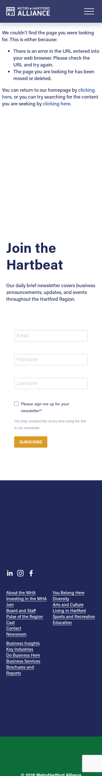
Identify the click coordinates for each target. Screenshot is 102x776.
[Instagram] (20, 573)
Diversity (61, 598)
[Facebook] (31, 573)
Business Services (23, 661)
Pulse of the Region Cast (24, 619)
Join (10, 604)
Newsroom (16, 634)
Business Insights (23, 643)
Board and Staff (21, 610)
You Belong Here (68, 592)
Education (62, 622)
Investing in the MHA (26, 598)
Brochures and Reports (20, 670)
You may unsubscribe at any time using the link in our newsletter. (50, 424)
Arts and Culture (68, 604)
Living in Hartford (69, 610)
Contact (13, 628)
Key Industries (19, 649)
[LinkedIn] (9, 573)
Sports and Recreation (74, 616)
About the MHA (21, 592)
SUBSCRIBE (30, 442)
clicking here (56, 103)
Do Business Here (23, 655)
